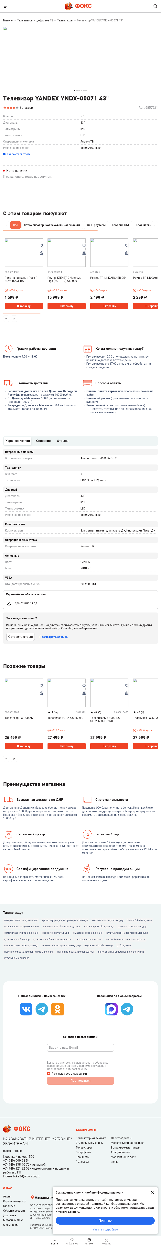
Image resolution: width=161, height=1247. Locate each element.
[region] (80, 226)
